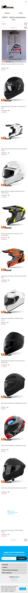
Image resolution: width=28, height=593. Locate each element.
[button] (14, 564)
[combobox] (14, 24)
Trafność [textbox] (4, 23)
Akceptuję (22, 588)
